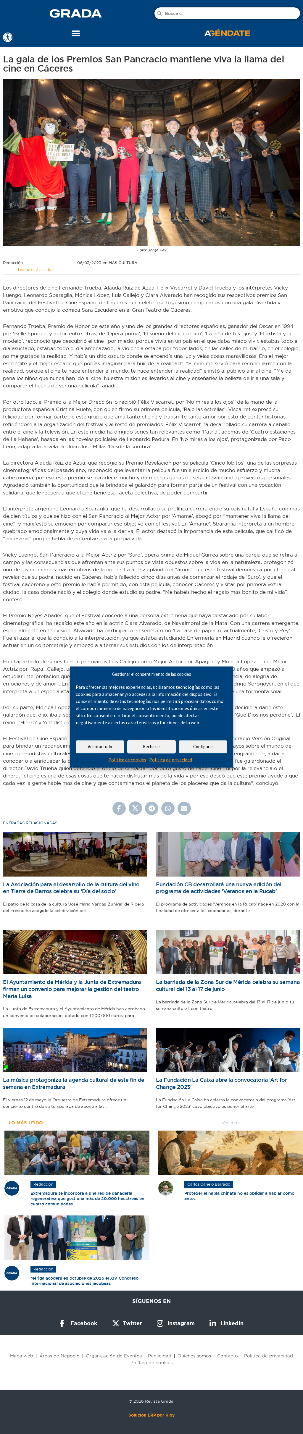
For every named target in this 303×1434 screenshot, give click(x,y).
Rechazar (151, 746)
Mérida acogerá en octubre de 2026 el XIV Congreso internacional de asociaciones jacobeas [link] (84, 1280)
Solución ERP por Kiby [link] (151, 1415)
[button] (76, 33)
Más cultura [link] (123, 262)
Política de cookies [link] (127, 760)
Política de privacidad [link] (170, 760)
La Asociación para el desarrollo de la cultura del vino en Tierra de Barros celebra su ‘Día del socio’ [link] (71, 888)
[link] (7, 37)
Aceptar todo (100, 746)
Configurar (203, 746)
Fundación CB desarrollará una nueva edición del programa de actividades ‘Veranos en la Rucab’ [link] (218, 888)
